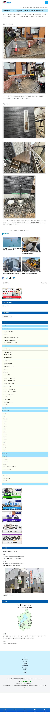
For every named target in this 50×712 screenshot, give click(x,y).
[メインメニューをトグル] (46, 2)
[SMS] (10, 278)
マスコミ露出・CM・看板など (10, 466)
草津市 (5, 421)
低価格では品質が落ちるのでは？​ (11, 337)
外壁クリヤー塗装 (8, 354)
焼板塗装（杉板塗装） (8, 352)
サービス (4, 346)
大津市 (5, 426)
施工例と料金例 (7, 399)
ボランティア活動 (7, 469)
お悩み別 (5, 334)
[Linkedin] (14, 278)
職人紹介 (5, 464)
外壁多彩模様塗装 (8, 357)
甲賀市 (5, 439)
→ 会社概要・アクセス (8, 595)
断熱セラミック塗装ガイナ (9, 389)
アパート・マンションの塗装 (10, 391)
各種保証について (7, 397)
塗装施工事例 (5, 410)
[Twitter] (7, 278)
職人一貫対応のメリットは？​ (10, 342)
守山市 (5, 424)
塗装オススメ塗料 (7, 386)
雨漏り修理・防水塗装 (8, 366)
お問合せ (4, 484)
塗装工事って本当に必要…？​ (10, 340)
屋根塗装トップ (7, 360)
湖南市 (5, 429)
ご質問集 (4, 408)
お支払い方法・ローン (8, 402)
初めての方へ (5, 328)
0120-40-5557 (6, 558)
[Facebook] (3, 278)
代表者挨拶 (6, 461)
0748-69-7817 (6, 566)
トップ (4, 326)
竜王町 (5, 437)
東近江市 (5, 444)
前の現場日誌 (5, 283)
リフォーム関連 (7, 374)
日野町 (5, 413)
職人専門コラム (7, 478)
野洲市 (5, 431)
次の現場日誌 (45, 283)
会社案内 (4, 456)
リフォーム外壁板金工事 (9, 378)
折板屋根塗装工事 (8, 363)
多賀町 (5, 447)
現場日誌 (5, 475)
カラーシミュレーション (9, 394)
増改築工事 (6, 372)
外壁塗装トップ (7, 349)
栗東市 (5, 434)
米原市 (5, 450)
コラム (4, 472)
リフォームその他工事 (9, 383)
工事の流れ (6, 404)
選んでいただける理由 (8, 331)
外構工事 (5, 369)
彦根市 (5, 442)
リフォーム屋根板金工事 (9, 380)
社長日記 (5, 480)
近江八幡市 (6, 419)
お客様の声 (5, 453)
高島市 (5, 416)
